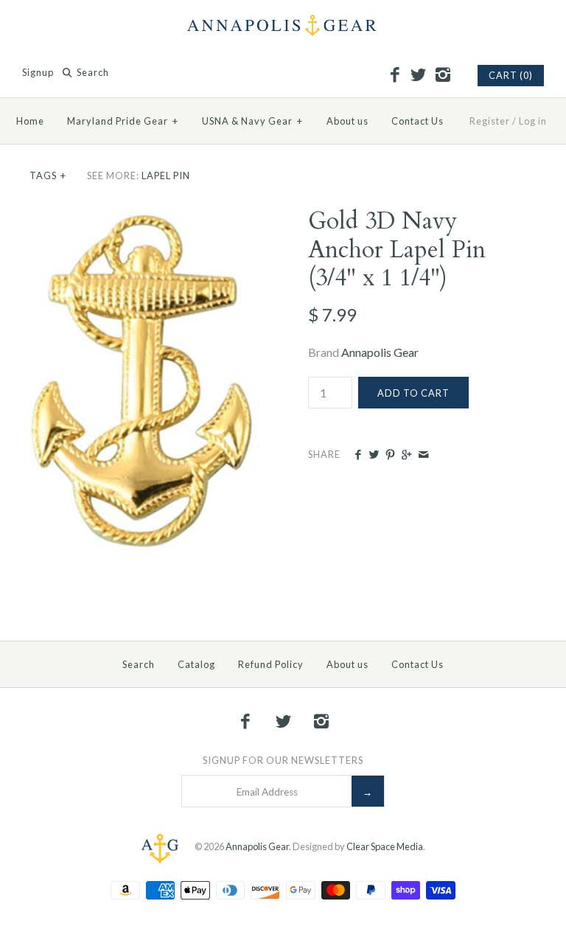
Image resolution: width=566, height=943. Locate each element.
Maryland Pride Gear (122, 121)
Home (30, 121)
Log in (533, 121)
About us (347, 121)
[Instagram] (442, 75)
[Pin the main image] (390, 455)
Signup (38, 72)
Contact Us (417, 121)
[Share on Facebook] (357, 455)
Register (489, 121)
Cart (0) (511, 75)
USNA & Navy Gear (252, 121)
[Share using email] (423, 455)
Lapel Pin (166, 175)
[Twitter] (419, 75)
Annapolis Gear (380, 352)
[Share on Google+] (406, 455)
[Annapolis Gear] (283, 24)
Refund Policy (271, 664)
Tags (47, 175)
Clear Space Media (384, 847)
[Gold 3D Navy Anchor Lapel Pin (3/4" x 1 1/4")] (143, 216)
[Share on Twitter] (374, 455)
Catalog (196, 664)
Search (138, 664)
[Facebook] (394, 75)
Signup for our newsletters (283, 760)
